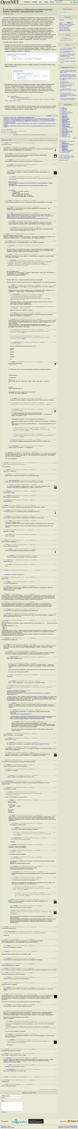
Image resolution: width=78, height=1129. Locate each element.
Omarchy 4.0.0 (65, 143)
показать (23, 332)
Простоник (9, 1057)
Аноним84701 (13, 260)
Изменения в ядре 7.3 (64, 160)
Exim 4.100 (64, 133)
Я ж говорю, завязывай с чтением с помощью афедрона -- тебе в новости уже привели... (31, 430)
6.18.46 (67, 156)
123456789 (17, 827)
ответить (18, 142)
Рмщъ (10, 564)
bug (15, 132)
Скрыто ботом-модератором (21, 570)
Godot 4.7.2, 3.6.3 (66, 111)
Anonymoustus (17, 342)
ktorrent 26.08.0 (65, 126)
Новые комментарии (64, 29)
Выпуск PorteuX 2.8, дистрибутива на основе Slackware (68, 89)
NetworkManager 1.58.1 (67, 132)
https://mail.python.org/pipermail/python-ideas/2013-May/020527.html (27, 718)
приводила (36, 64)
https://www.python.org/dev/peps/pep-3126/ (21, 714)
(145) (10, 140)
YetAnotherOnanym (14, 656)
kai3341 (6, 994)
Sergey (6, 968)
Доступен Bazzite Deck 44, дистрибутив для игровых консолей (67, 86)
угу (8, 1010)
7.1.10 (63, 156)
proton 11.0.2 (65, 115)
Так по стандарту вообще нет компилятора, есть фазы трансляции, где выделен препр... (31, 889)
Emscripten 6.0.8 (66, 134)
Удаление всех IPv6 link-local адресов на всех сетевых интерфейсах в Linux (68, 55)
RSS (55, 140)
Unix (65, 12)
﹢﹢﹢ (22, 142)
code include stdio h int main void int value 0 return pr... (30, 404)
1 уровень (35, 140)
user (17, 434)
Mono (37, 39)
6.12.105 (71, 156)
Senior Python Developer (14, 480)
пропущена (21, 48)
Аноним (6, 142)
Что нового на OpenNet (65, 26)
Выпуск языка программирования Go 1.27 (66, 82)
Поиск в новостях (63, 27)
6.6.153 (60, 157)
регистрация (67, 0)
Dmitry (10, 534)
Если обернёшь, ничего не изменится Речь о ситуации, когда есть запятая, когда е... (34, 834)
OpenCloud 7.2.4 (66, 125)
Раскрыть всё (50, 140)
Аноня (6, 1053)
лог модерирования (53, 1089)
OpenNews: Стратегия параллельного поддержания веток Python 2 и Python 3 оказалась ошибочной (30, 119)
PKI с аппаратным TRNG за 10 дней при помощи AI (68, 48)
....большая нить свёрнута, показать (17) (13, 574)
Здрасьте (11, 159)
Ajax (31, 140)
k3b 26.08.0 (64, 120)
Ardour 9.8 (64, 135)
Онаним (6, 505)
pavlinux (13, 361)
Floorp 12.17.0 (65, 118)
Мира (12, 170)
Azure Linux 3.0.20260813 (68, 144)
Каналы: (61, 23)
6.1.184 (64, 157)
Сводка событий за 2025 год (66, 40)
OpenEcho (9, 491)
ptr (9, 752)
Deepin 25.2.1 (65, 148)
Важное (68, 35)
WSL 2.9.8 (64, 114)
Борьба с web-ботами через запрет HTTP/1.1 (67, 51)
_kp (14, 439)
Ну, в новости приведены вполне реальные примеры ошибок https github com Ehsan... (30, 332)
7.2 (63, 158)
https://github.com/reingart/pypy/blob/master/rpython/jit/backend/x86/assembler (28, 185)
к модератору (31, 142)
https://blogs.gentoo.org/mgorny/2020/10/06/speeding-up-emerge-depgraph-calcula (27, 218)
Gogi (6, 1076)
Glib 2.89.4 (64, 109)
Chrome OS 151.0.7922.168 (68, 141)
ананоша (8, 958)
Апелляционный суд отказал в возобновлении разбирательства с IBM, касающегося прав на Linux (68, 75)
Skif (11, 484)
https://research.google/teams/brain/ (40, 744)
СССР (10, 1064)
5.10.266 (73, 157)
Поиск (57, 2)
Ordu (16, 877)
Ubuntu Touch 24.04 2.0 (67, 150)
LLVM (34, 39)
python (12, 132)
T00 (6, 982)
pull (68, 158)
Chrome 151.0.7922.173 (67, 127)
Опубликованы (7, 17)
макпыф (6, 462)
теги (61, 2)
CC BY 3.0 (9, 129)
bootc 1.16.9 (65, 130)
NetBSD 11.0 (65, 149)
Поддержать (67, 1127)
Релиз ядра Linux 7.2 (67, 38)
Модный (8, 581)
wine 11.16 (64, 116)
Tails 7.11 (64, 142)
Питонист (7, 951)
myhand (12, 206)
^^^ (21, 147)
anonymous (9, 733)
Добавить (60, 1127)
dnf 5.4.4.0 (64, 128)
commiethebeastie (11, 1069)
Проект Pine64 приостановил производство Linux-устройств (67, 99)
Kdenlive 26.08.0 (66, 124)
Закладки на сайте (6, 1126)
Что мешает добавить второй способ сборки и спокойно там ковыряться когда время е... (33, 436)
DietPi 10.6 (64, 147)
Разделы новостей (64, 24)
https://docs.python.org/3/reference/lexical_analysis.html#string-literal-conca (25, 693)
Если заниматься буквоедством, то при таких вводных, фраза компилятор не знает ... (33, 895)
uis (9, 474)
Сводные (72, 24)
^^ (22, 153)
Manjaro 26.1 (65, 145)
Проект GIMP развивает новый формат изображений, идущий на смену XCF (68, 71)
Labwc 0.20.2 (65, 123)
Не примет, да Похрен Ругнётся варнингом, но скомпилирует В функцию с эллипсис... (30, 338)
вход (63, 0)
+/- (45, 140)
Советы (68, 45)
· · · (25, 142)
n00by (12, 213)
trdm (12, 164)
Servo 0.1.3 (64, 110)
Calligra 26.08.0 (65, 119)
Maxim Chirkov (73, 1126)
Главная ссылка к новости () (19, 117)
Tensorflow (43, 39)
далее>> (75, 137)
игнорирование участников (44, 1089)
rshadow (10, 153)
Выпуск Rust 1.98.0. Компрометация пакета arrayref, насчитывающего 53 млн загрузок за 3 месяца (68, 95)
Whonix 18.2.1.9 (65, 152)
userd (12, 685)
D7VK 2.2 (64, 108)
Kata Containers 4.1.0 (67, 131)
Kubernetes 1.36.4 (66, 136)
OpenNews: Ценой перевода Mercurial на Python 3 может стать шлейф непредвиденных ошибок (29, 118)
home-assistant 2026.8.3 (67, 113)
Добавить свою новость (65, 30)
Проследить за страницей (8, 1127)
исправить (49, 115)
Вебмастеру (74, 1127)
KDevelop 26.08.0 (66, 122)
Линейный (41, 140)
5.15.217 (68, 157)
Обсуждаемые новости (67, 67)
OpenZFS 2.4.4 (65, 117)
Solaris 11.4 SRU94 (66, 151)
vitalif (10, 200)
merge (65, 158)
